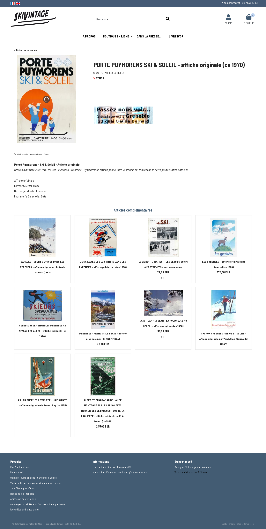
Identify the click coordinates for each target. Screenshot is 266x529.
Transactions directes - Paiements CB (111, 467)
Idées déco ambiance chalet (24, 509)
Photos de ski (17, 472)
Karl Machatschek (19, 467)
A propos (89, 36)
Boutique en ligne (116, 36)
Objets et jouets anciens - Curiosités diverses (33, 477)
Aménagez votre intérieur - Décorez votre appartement (38, 504)
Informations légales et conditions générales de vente (120, 472)
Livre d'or (176, 36)
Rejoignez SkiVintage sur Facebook (192, 467)
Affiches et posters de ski (23, 499)
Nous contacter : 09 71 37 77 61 (240, 2)
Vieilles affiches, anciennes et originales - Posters (36, 483)
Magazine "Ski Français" (22, 493)
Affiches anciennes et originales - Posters (33, 154)
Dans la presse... (149, 36)
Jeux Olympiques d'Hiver (22, 488)
